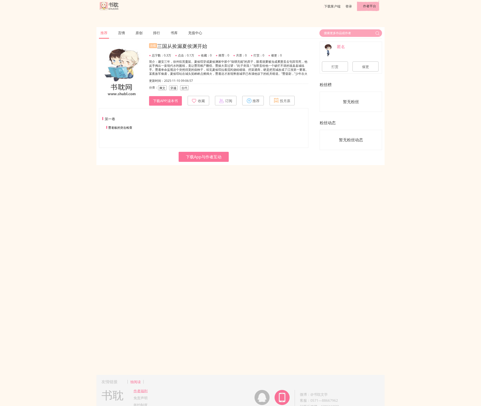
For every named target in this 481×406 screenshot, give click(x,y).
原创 (139, 32)
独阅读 (135, 381)
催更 (365, 67)
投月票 (285, 101)
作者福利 (141, 390)
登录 (348, 6)
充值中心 (195, 32)
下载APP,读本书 (165, 101)
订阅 (228, 101)
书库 (174, 32)
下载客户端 (332, 6)
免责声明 (141, 397)
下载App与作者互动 (203, 157)
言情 (121, 32)
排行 (156, 32)
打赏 (334, 67)
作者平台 (369, 6)
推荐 (103, 32)
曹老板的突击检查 (120, 127)
